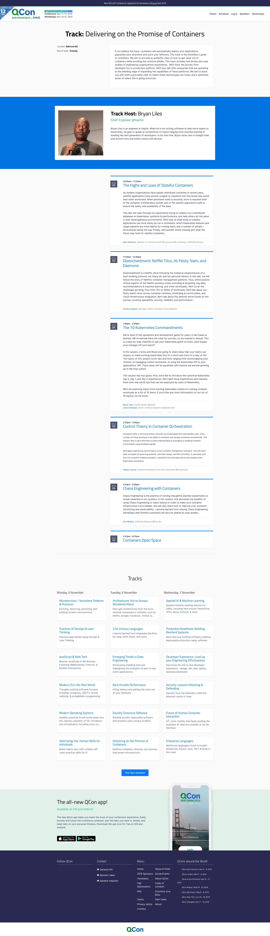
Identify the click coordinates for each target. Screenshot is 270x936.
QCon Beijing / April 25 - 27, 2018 (195, 887)
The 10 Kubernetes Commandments (153, 327)
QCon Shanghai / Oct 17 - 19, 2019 (195, 902)
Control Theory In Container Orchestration (157, 426)
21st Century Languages (128, 629)
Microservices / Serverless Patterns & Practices (81, 602)
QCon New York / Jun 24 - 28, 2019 (196, 897)
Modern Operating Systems (76, 713)
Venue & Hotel (162, 869)
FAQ (139, 891)
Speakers (245, 13)
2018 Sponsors (145, 873)
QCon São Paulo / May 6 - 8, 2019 (195, 892)
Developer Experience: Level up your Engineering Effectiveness (185, 658)
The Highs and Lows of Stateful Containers (158, 185)
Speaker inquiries (109, 880)
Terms (140, 899)
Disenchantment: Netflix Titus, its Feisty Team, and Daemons (164, 263)
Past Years (160, 899)
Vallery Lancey (129, 469)
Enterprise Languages (179, 741)
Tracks (212, 13)
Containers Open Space (142, 540)
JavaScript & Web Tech (73, 657)
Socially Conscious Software (130, 713)
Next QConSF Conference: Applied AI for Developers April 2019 (135, 3)
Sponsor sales (107, 875)
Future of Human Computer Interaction (183, 714)
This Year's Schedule (135, 773)
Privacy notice (144, 904)
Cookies (141, 908)
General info (106, 869)
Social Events (162, 873)
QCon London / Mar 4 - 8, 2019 (194, 874)
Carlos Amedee (130, 407)
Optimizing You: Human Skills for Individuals (79, 742)
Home (140, 869)
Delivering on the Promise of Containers (130, 742)
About (158, 904)
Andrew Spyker (130, 309)
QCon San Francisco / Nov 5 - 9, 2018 (197, 869)
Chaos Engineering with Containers (151, 488)
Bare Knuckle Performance (129, 685)
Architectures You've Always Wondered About (130, 602)
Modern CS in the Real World (77, 685)
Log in (234, 13)
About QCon (161, 878)
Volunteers (142, 878)
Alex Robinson (129, 242)
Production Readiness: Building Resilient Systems (185, 630)
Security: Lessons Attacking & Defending (184, 686)
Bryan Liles (128, 404)
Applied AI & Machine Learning (185, 601)
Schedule (224, 13)
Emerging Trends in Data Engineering (128, 658)
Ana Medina (128, 521)
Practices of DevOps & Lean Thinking (76, 630)
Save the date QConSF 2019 (57, 11)
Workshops (258, 13)
